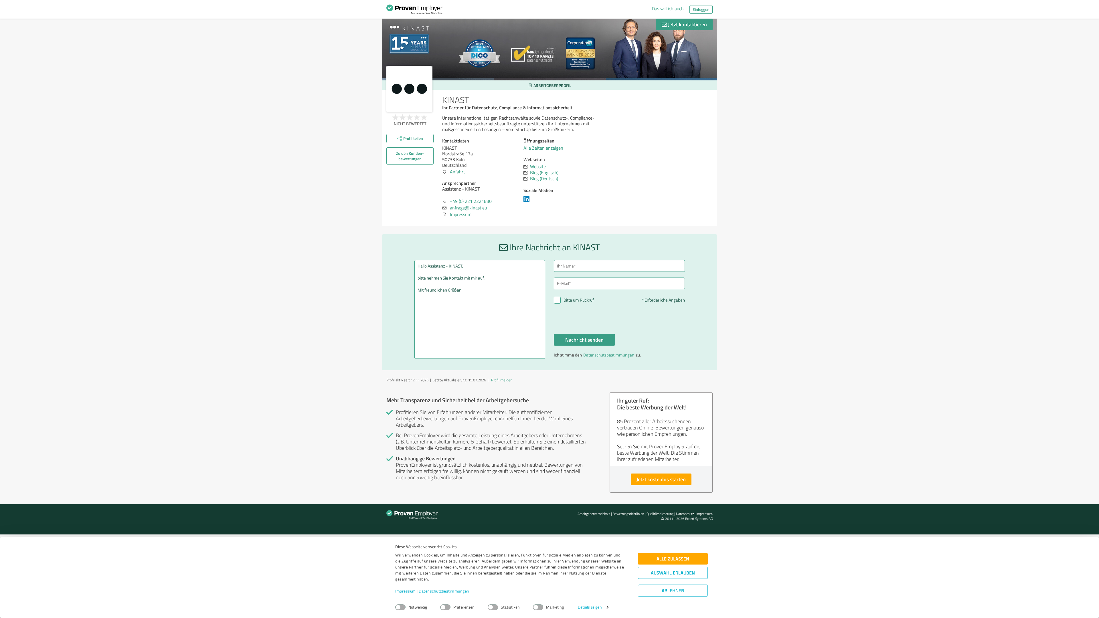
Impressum (405, 591)
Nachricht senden (584, 339)
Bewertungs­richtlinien (628, 513)
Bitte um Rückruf (579, 300)
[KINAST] (409, 88)
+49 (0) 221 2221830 (471, 201)
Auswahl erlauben (673, 573)
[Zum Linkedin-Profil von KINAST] (527, 202)
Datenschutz (685, 513)
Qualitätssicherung (660, 513)
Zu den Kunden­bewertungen (410, 155)
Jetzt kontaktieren (687, 24)
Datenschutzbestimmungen (444, 591)
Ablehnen (673, 590)
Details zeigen (590, 607)
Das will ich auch (668, 8)
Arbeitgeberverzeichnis (594, 513)
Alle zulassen (673, 559)
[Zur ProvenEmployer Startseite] (414, 10)
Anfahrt (457, 172)
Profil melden (501, 380)
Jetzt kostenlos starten (661, 479)
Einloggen (701, 9)
